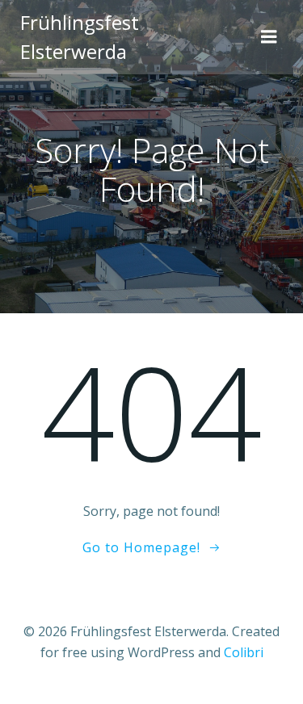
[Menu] (269, 37)
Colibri (243, 652)
